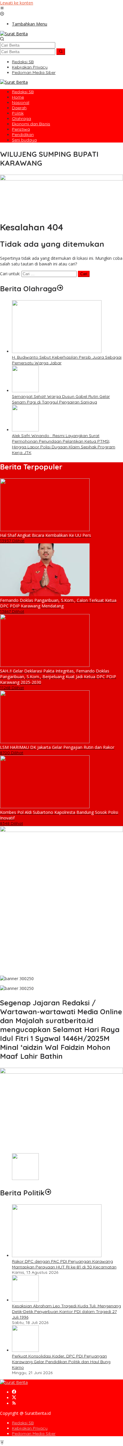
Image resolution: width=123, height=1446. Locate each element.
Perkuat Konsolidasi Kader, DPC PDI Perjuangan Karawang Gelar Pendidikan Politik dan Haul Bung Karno (61, 1361)
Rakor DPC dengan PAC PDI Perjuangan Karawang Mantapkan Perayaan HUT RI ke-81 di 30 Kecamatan (64, 1264)
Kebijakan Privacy (29, 1428)
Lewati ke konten (16, 3)
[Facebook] (14, 1392)
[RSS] (14, 1403)
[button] (60, 51)
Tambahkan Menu (29, 24)
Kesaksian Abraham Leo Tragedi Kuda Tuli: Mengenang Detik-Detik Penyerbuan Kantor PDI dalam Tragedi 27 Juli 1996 (66, 1311)
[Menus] (2, 8)
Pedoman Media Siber (34, 1433)
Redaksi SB (23, 1423)
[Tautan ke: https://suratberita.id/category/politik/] (48, 1192)
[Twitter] (14, 1398)
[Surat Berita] (14, 34)
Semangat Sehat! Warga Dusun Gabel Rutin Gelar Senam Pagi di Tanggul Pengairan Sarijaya (61, 399)
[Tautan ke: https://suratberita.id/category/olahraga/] (60, 288)
